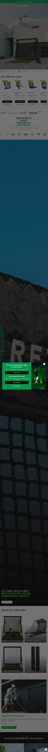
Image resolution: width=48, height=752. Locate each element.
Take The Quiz (16, 382)
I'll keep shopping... (17, 386)
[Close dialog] (44, 364)
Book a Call (17, 372)
